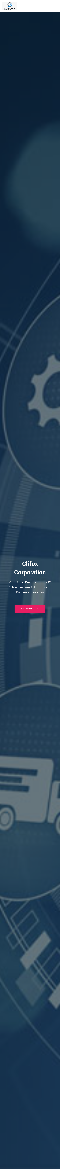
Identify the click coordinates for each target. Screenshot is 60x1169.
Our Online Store (30, 608)
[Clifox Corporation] (11, 6)
